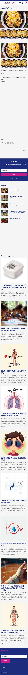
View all (25, 255)
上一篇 (4, 150)
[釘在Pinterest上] (8, 143)
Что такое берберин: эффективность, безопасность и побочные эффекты (18, 212)
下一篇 (24, 150)
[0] (25, 3)
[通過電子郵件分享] (13, 143)
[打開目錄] (2, 2)
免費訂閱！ (14, 174)
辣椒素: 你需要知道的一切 (15, 218)
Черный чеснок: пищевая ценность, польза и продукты (17, 189)
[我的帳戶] (22, 3)
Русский (3, 667)
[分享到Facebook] (5, 143)
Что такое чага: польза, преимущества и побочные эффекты (18, 204)
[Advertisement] (14, 241)
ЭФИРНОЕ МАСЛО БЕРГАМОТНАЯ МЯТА (17, 197)
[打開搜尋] (20, 3)
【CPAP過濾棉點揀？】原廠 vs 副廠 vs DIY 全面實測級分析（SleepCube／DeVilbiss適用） (13, 287)
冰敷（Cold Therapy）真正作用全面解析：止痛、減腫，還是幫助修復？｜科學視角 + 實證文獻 (13, 588)
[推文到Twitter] (11, 143)
